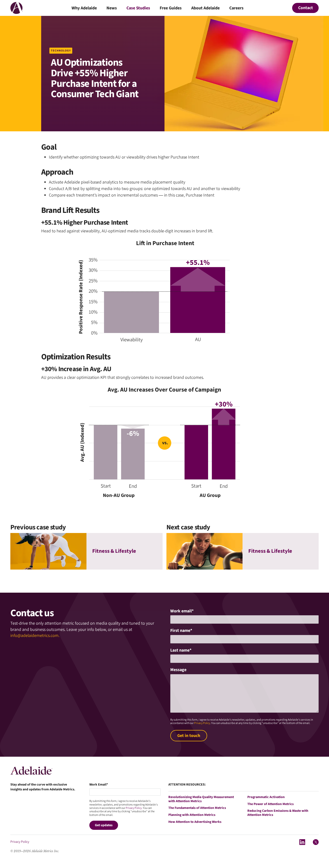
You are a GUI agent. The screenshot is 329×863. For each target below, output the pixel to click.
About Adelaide (205, 8)
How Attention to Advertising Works (194, 822)
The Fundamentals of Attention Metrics (197, 808)
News (111, 8)
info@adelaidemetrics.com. (34, 636)
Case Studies (138, 8)
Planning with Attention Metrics (191, 815)
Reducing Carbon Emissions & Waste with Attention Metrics (277, 813)
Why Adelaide (84, 8)
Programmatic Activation (266, 797)
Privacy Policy (202, 723)
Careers (236, 8)
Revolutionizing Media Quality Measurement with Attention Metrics (201, 799)
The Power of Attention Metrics (270, 804)
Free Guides (171, 8)
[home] (16, 8)
